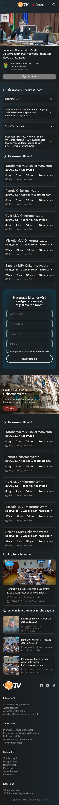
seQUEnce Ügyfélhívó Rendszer (19, 739)
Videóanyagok (10, 758)
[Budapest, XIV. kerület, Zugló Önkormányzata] (6, 66)
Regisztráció (29, 358)
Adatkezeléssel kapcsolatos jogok (21, 714)
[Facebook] (41, 686)
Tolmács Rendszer (12, 742)
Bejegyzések (10, 765)
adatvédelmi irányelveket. (38, 351)
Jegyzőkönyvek (11, 771)
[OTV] (23, 5)
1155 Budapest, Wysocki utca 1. (19, 793)
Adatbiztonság (10, 708)
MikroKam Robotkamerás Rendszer (21, 733)
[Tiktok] (54, 686)
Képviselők (8, 774)
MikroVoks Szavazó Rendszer (18, 730)
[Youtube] (48, 686)
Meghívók (8, 768)
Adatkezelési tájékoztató (16, 704)
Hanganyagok (10, 761)
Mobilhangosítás (11, 736)
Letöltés (32, 76)
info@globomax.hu (12, 790)
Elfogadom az (30, 351)
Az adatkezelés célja (14, 711)
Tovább (10, 408)
